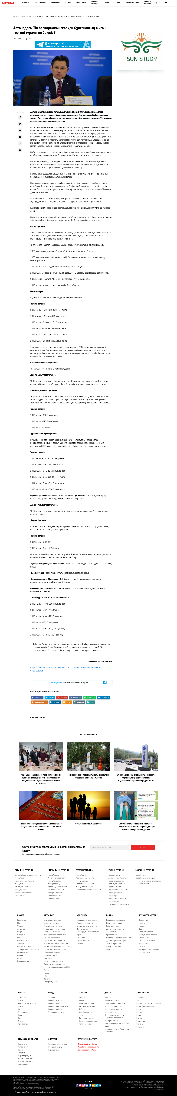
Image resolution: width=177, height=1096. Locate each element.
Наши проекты (23, 941)
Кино (20, 1009)
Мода (81, 1015)
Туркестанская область (117, 890)
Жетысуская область (116, 884)
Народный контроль (84, 929)
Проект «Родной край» (113, 1006)
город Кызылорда (115, 902)
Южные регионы (116, 870)
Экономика (81, 2)
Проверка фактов (111, 1021)
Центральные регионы (58, 870)
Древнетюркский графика (116, 941)
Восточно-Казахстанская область (148, 881)
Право (46, 970)
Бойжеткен (83, 1001)
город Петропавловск (84, 887)
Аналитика (81, 938)
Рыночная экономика (85, 923)
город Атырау (20, 890)
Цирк (20, 1015)
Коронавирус (53, 1050)
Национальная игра (55, 1001)
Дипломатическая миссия (54, 964)
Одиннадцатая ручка (147, 941)
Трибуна (47, 979)
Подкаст (139, 1012)
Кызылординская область (118, 904)
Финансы (80, 944)
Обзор (138, 1015)
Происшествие (132, 2)
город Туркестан (115, 893)
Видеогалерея (110, 1012)
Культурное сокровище (148, 935)
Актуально (56, 2)
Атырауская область (23, 887)
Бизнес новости (83, 941)
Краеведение (111, 935)
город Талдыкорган (116, 881)
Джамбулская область (117, 899)
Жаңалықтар (26, 17)
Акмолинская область (57, 878)
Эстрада (21, 1018)
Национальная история (115, 920)
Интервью (21, 935)
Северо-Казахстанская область (88, 890)
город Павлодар (82, 881)
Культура (22, 993)
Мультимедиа (22, 952)
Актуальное (22, 929)
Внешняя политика (51, 923)
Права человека (50, 956)
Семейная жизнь (85, 1012)
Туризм (79, 935)
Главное (47, 976)
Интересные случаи (86, 1018)
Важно (68, 2)
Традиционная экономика (87, 920)
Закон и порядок (147, 3)
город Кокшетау (54, 881)
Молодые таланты (112, 1001)
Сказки (142, 947)
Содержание (23, 1065)
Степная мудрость (146, 932)
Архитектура (23, 1024)
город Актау (19, 884)
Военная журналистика (88, 1021)
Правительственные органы (55, 950)
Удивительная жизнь (26, 1059)
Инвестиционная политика (54, 929)
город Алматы (114, 875)
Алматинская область (117, 878)
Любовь (82, 1009)
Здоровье (140, 998)
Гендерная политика (52, 932)
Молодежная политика (53, 926)
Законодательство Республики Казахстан (117, 1030)
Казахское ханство (113, 926)
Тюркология (111, 932)
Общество (21, 926)
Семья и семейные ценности (88, 824)
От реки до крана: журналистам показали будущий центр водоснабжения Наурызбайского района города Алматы (136, 778)
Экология (140, 1027)
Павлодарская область (85, 884)
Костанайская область (85, 878)
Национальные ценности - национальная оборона (115, 1016)
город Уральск (20, 878)
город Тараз (113, 896)
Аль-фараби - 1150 (113, 947)
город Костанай (82, 875)
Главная (16, 17)
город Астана (53, 875)
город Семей (140, 875)
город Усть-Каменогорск (145, 878)
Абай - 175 (110, 950)
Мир (19, 923)
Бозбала (82, 998)
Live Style (83, 993)
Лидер (138, 1001)
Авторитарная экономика (87, 926)
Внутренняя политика (52, 920)
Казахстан (21, 920)
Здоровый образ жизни (57, 1044)
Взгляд (139, 1018)
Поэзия (142, 923)
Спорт (118, 2)
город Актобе (20, 896)
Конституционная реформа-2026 (57, 967)
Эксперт (20, 944)
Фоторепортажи (85, 1024)
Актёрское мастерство (27, 1004)
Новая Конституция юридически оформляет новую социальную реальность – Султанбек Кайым (41, 827)
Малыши (108, 998)
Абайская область (142, 884)
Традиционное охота (56, 1012)
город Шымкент (114, 887)
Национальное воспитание (58, 1006)
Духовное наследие (95, 3)
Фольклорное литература (115, 1004)
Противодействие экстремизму (148, 1004)
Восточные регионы (144, 870)
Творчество (143, 920)
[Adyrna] (9, 3)
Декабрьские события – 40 (28, 950)
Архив (19, 958)
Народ (107, 2)
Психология (22, 1044)
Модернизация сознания (149, 950)
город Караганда (54, 884)
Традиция (51, 998)
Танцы (20, 1001)
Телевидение (23, 1012)
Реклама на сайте (22, 1092)
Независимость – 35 (25, 947)
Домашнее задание (86, 1004)
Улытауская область (56, 890)
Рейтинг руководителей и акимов (57, 944)
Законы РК (48, 958)
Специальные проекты (113, 1009)
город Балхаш (53, 899)
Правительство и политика (54, 941)
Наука (20, 1050)
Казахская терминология (146, 1006)
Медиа (20, 1021)
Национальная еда (55, 1004)
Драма (141, 929)
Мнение (20, 938)
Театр (20, 1006)
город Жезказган (55, 893)
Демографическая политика (55, 935)
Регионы (139, 1024)
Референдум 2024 (51, 982)
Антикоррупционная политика (88, 932)
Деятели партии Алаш (115, 929)
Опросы (20, 956)
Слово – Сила (144, 938)
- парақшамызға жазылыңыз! (69, 682)
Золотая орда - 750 (113, 944)
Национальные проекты (53, 961)
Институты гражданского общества (58, 947)
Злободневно (40, 2)
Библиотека (144, 944)
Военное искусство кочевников (118, 938)
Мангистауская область (24, 881)
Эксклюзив (140, 1021)
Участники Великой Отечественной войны (118, 1025)
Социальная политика (52, 938)
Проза (141, 926)
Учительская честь (25, 1062)
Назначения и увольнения (54, 952)
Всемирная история (114, 923)
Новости (26, 2)
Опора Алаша (144, 952)
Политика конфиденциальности (43, 1092)
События (139, 1009)
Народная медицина (56, 1047)
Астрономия (23, 1047)
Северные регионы (84, 870)
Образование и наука (28, 1039)
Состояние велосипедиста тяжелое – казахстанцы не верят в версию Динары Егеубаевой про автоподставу (136, 827)
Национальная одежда (57, 1009)
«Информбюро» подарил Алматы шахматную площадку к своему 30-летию (88, 776)
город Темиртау (54, 896)
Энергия (21, 1053)
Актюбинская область (23, 893)
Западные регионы (24, 870)
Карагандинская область (58, 887)
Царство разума (24, 1056)
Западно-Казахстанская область (28, 875)
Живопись (22, 998)
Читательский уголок (87, 1006)
